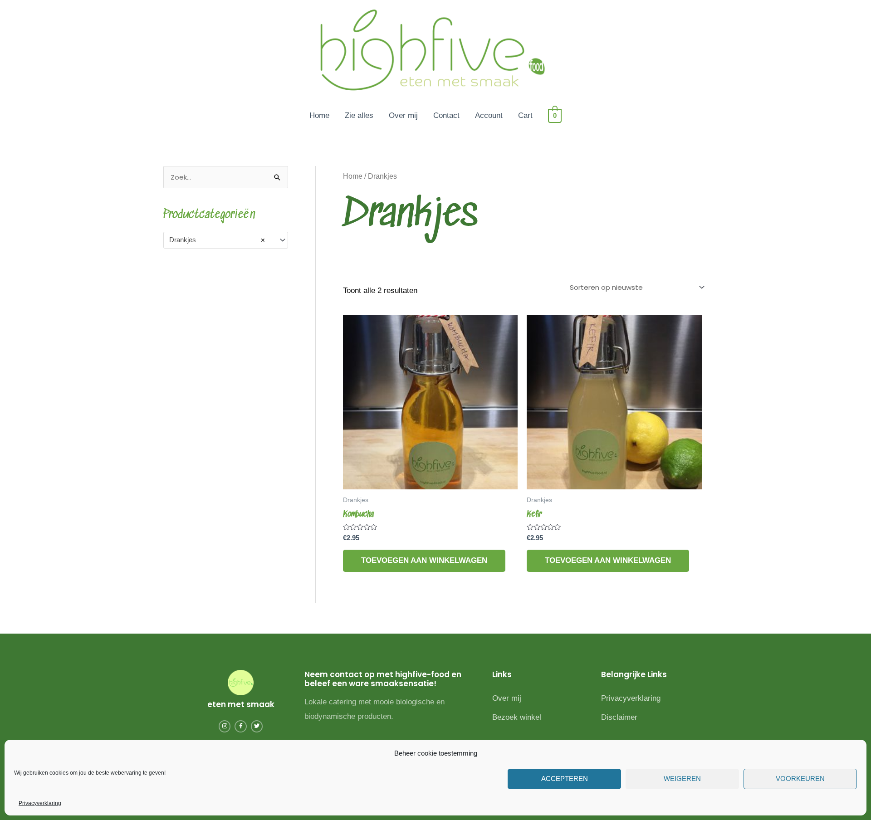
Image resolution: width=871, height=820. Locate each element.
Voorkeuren (800, 778)
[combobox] (225, 240)
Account (489, 115)
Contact (446, 115)
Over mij (403, 115)
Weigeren (682, 778)
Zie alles (359, 115)
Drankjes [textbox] (217, 240)
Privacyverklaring (40, 803)
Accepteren (564, 778)
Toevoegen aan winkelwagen (424, 560)
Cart (525, 115)
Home (319, 115)
